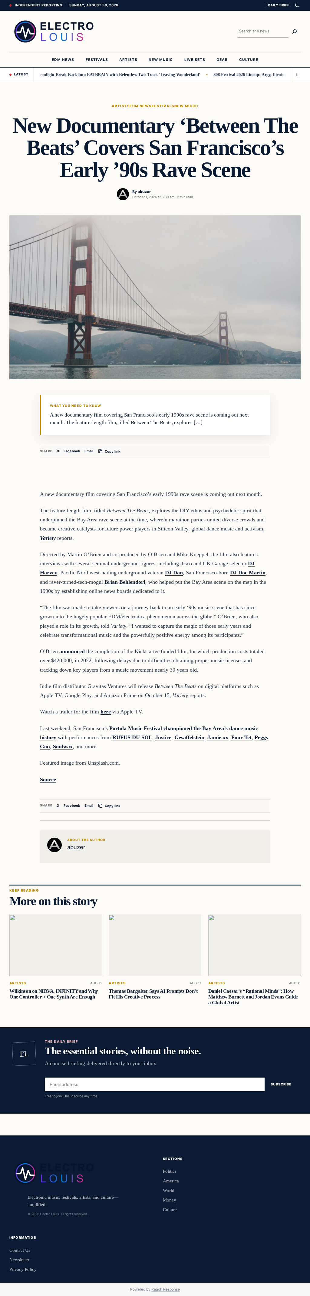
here (106, 712)
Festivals (163, 106)
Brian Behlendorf (124, 582)
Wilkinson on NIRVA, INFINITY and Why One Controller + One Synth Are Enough (53, 994)
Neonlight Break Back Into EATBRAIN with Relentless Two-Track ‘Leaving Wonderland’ (107, 74)
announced (72, 651)
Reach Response (165, 1289)
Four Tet (241, 737)
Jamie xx (217, 737)
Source (48, 779)
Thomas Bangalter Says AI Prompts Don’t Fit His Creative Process (153, 994)
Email (88, 451)
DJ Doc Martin (247, 573)
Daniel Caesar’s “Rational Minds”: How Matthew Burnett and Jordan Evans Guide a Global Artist (253, 996)
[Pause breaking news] (296, 74)
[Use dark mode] (297, 5)
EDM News (141, 106)
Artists (121, 106)
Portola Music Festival (135, 728)
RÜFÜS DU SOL (132, 737)
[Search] (295, 31)
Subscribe (281, 1084)
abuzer (144, 191)
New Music (186, 106)
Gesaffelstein (189, 737)
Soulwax (63, 746)
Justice (163, 737)
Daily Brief (278, 5)
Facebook (72, 451)
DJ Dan (174, 573)
